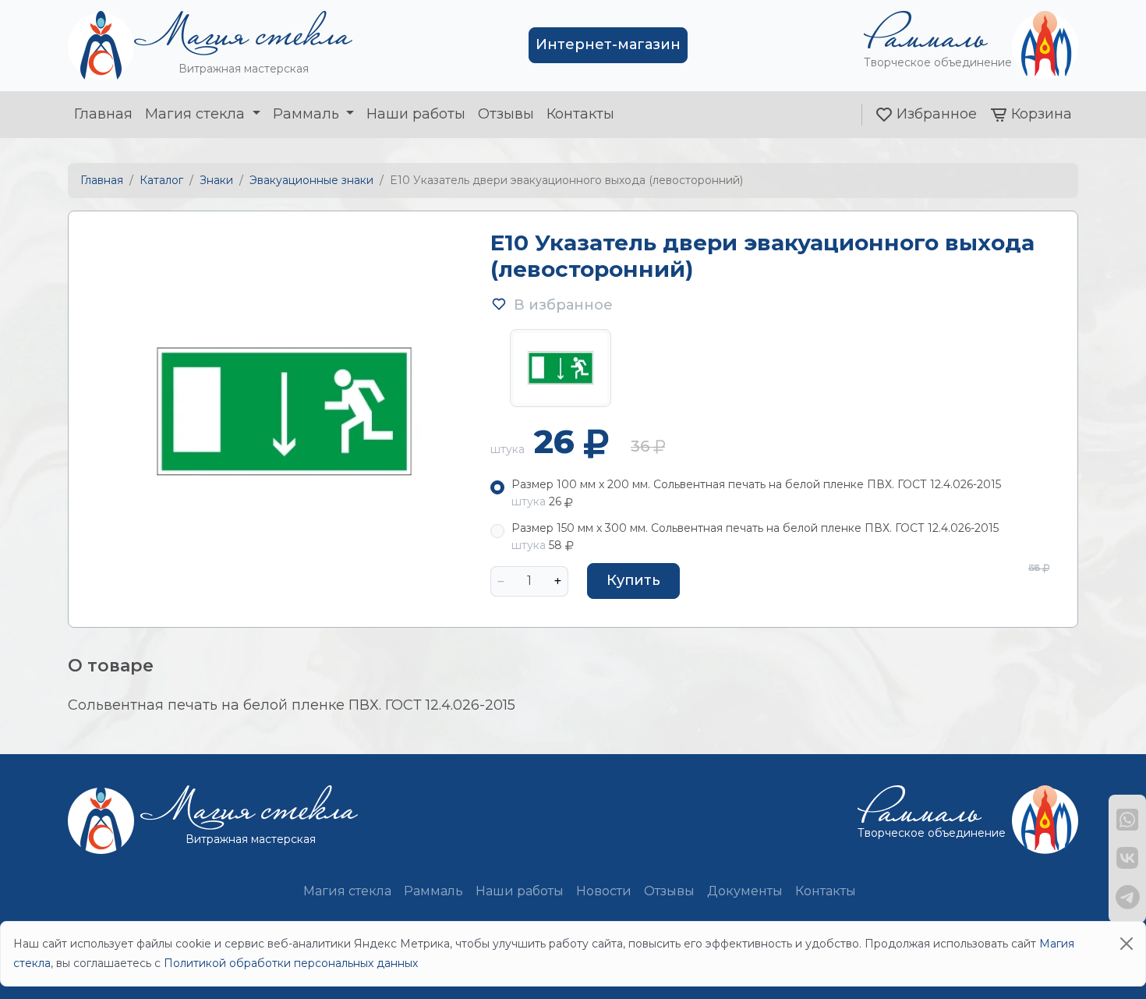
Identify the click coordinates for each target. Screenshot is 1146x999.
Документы (745, 891)
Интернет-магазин (608, 44)
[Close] (1126, 943)
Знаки (216, 180)
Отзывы (506, 113)
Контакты (580, 113)
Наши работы (415, 113)
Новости (603, 891)
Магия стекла (197, 113)
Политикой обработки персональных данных (291, 963)
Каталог (161, 180)
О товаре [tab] (111, 665)
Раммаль (308, 113)
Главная (103, 113)
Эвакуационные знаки (311, 180)
